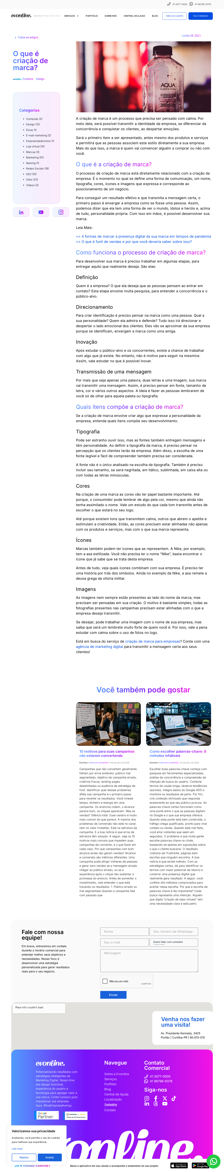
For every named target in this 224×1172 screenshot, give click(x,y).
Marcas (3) (32, 152)
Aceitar (50, 1157)
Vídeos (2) (32, 185)
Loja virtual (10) (35, 146)
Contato (110, 1110)
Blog (155, 16)
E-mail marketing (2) (38, 135)
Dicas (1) (31, 130)
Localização (113, 1099)
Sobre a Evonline (116, 1074)
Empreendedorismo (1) (40, 141)
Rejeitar (24, 1157)
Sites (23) (32, 179)
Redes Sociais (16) (37, 168)
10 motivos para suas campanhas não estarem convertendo (107, 753)
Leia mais (17, 1148)
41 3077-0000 (179, 4)
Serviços (69, 16)
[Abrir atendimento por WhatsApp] (213, 1161)
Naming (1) (32, 163)
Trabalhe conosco (110, 1105)
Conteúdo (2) (34, 119)
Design (40, 79)
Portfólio (92, 16)
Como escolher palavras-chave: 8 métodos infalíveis (178, 753)
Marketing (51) (35, 157)
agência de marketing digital (99, 647)
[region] (36, 1145)
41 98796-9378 (203, 4)
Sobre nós (111, 16)
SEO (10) (31, 174)
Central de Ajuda (134, 16)
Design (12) (33, 124)
